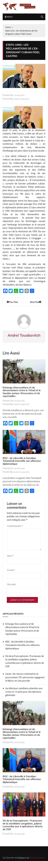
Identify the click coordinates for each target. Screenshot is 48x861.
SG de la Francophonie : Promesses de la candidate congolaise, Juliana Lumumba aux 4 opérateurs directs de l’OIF (24, 661)
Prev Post (13, 302)
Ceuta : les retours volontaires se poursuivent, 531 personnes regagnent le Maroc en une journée (25, 677)
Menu (9, 17)
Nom (10, 555)
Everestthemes (37, 857)
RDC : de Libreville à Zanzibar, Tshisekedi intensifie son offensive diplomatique (22, 460)
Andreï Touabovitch (21, 99)
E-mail (11, 570)
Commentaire (15, 526)
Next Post (34, 302)
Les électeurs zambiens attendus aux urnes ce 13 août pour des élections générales (23, 692)
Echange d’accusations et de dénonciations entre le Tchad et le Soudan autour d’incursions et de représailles (22, 392)
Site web (11, 584)
